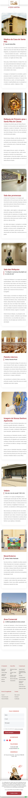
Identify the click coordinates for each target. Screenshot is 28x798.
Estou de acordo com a (14, 728)
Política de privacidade (14, 789)
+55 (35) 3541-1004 (14, 746)
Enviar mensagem (9, 732)
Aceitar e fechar (14, 793)
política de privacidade (19, 728)
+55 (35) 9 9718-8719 (13, 748)
